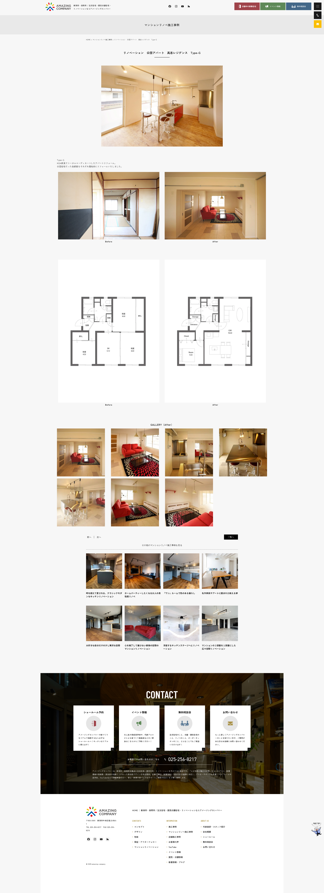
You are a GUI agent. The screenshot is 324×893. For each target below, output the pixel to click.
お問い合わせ (209, 846)
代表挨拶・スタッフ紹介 (214, 826)
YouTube (172, 846)
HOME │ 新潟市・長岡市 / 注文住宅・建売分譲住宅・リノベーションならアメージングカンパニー (177, 810)
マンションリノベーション (146, 846)
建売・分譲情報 (176, 857)
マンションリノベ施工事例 (181, 831)
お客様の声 (174, 841)
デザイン (138, 831)
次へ (99, 537)
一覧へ (231, 537)
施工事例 (173, 826)
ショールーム (209, 836)
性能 (136, 836)
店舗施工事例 (175, 836)
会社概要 (207, 831)
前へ (89, 537)
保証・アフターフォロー (145, 841)
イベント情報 (175, 852)
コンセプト (139, 826)
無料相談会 (208, 841)
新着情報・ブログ (177, 862)
